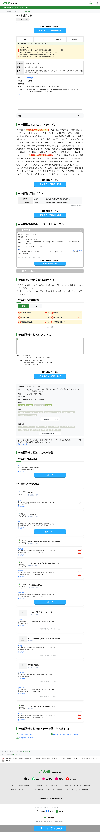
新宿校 (20, 465)
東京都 (9, 11)
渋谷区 (14, 11)
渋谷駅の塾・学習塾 (26, 734)
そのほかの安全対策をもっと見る (50, 433)
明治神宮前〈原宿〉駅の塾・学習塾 (65, 734)
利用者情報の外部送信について (44, 790)
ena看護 (30, 77)
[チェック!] (80, 503)
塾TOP (4, 11)
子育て (61, 779)
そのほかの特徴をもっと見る (50, 419)
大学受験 (49, 779)
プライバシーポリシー (25, 790)
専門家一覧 (77, 785)
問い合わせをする (23, 444)
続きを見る (50, 327)
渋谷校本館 (21, 672)
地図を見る (22, 471)
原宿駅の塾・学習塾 (26, 738)
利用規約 (13, 790)
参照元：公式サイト (77, 250)
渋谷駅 (19, 11)
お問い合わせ (69, 790)
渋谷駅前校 (21, 592)
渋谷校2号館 (21, 687)
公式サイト (50, 475)
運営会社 (59, 790)
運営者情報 (87, 785)
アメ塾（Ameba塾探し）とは (25, 785)
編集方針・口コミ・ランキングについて (49, 785)
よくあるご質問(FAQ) (82, 790)
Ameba (42, 811)
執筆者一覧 (68, 785)
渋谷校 (20, 500)
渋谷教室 (20, 549)
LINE (37, 779)
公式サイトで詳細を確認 (50, 30)
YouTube (73, 779)
